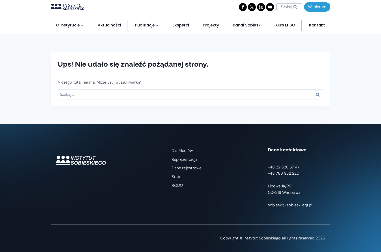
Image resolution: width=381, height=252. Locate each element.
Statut (177, 176)
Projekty (211, 25)
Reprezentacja (185, 159)
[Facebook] (243, 7)
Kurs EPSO (285, 25)
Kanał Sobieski (247, 25)
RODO (177, 185)
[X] (252, 7)
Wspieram (317, 6)
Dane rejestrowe (187, 168)
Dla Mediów (182, 150)
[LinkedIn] (261, 7)
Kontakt (317, 25)
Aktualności (109, 25)
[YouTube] (270, 7)
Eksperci (181, 25)
